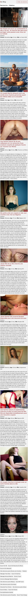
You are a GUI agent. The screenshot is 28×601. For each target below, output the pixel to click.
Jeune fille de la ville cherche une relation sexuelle (11, 264)
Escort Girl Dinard (12, 589)
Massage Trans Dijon (5, 573)
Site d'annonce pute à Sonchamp (8, 584)
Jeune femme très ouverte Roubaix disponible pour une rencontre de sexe (13, 317)
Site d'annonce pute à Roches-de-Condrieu (10, 571)
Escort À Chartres (16, 573)
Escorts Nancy (3, 589)
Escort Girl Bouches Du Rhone (15, 565)
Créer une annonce (22, 2)
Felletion (24, 571)
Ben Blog (3, 2)
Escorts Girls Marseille (5, 568)
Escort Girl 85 (3, 565)
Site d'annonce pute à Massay (7, 581)
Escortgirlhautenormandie (6, 592)
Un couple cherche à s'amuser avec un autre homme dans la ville (13, 483)
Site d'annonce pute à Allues (19, 587)
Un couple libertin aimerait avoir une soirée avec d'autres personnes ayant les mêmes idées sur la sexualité (13, 94)
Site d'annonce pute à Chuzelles (8, 595)
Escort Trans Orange (22, 595)
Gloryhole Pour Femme (5, 587)
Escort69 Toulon (20, 581)
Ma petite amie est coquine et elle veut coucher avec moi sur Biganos (13, 214)
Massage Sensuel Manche (6, 576)
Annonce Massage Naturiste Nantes (9, 579)
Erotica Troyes (17, 576)
